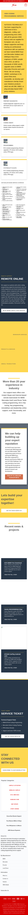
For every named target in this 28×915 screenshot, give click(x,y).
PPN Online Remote (8, 728)
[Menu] (2, 5)
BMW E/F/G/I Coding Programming (12, 722)
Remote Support (17, 816)
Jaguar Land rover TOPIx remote (12, 730)
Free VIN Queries (11, 825)
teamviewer (13, 398)
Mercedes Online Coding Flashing (12, 725)
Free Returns (9, 820)
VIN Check (6, 884)
